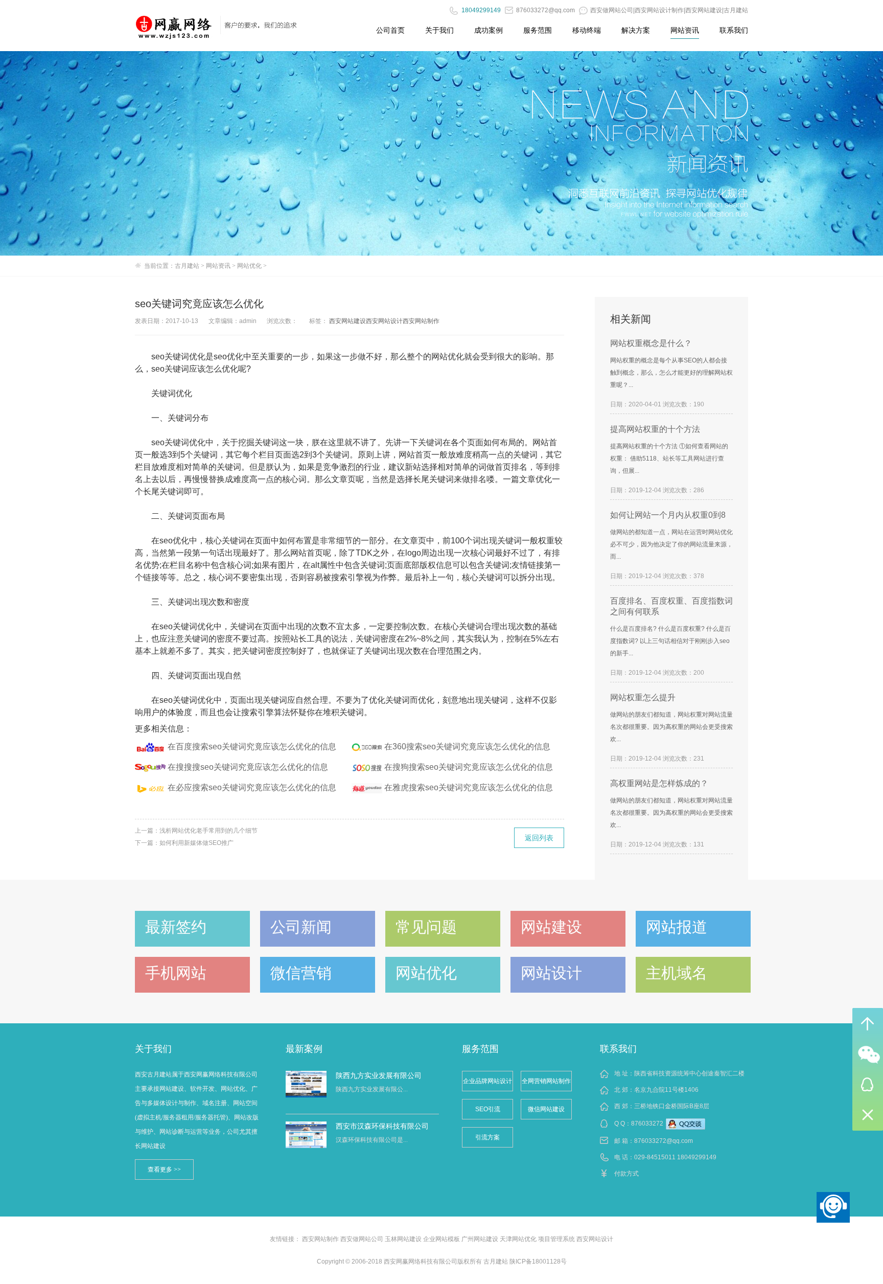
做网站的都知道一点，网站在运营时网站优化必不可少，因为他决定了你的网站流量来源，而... (671, 544)
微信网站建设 (546, 1109)
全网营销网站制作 (546, 1081)
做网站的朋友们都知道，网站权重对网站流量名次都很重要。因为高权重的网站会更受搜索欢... (671, 727)
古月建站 (187, 265)
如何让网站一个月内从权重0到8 (668, 515)
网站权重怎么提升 (643, 697)
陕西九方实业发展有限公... (372, 1089)
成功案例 (488, 30)
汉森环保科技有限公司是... (372, 1139)
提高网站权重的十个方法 (655, 429)
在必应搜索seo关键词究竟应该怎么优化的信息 (252, 787)
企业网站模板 (441, 1239)
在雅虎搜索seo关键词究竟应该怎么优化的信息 (468, 787)
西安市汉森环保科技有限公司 (382, 1126)
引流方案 (487, 1137)
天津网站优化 (518, 1239)
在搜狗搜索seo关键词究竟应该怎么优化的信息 (468, 767)
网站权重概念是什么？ (651, 343)
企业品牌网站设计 (487, 1081)
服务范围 (537, 30)
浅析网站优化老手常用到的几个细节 (208, 830)
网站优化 (249, 265)
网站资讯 (684, 30)
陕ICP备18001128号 (538, 1261)
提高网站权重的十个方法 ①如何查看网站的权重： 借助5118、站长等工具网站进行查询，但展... (669, 458)
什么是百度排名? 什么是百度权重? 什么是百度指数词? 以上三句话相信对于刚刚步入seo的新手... (670, 641)
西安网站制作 (421, 321)
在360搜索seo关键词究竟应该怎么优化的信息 (467, 746)
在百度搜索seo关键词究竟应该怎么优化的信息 (252, 746)
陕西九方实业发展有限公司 (379, 1075)
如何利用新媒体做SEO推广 (196, 842)
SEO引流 (487, 1109)
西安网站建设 (347, 321)
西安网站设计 (384, 321)
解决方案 (635, 30)
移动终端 (586, 30)
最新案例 (304, 1049)
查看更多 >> (164, 1169)
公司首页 (390, 30)
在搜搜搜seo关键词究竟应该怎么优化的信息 (248, 767)
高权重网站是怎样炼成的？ (659, 783)
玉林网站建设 (403, 1239)
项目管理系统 (556, 1239)
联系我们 (733, 30)
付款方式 (626, 1173)
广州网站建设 (479, 1239)
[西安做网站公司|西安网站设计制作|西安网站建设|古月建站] (174, 23)
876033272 (647, 1123)
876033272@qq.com (663, 1140)
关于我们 (439, 30)
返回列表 (539, 838)
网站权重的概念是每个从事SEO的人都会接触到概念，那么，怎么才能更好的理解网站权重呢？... (671, 372)
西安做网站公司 (361, 1239)
